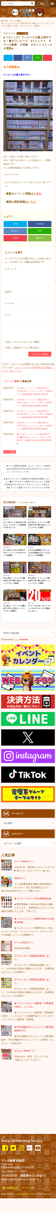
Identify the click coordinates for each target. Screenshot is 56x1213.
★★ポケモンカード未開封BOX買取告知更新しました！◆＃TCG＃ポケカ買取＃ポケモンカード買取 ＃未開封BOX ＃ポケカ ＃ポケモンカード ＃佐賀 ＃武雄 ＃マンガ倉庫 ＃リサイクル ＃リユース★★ (26, 483)
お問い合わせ (42, 3)
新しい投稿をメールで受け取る (23, 347)
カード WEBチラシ (24, 861)
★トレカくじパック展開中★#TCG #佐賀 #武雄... (34, 920)
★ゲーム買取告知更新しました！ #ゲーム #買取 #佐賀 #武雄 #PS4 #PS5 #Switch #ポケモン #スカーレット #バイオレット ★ (28, 469)
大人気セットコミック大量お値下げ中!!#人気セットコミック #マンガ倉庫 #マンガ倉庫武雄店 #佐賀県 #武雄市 (35, 391)
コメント (11, 268)
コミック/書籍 (11, 381)
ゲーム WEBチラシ (24, 942)
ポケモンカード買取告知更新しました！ (32, 957)
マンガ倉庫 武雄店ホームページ (24, 1194)
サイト (8, 314)
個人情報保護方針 (10, 1188)
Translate (23, 639)
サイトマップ (28, 1188)
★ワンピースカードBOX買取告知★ (32, 898)
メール (9, 303)
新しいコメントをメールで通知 (23, 341)
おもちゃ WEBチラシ (25, 1050)
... (25, 1199)
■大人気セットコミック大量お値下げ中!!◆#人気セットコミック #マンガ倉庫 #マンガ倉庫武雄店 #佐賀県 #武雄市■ (34, 439)
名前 (8, 291)
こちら (37, 193)
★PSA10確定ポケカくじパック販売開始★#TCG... (33, 1029)
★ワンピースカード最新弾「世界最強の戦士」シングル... (33, 1005)
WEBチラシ (20, 878)
